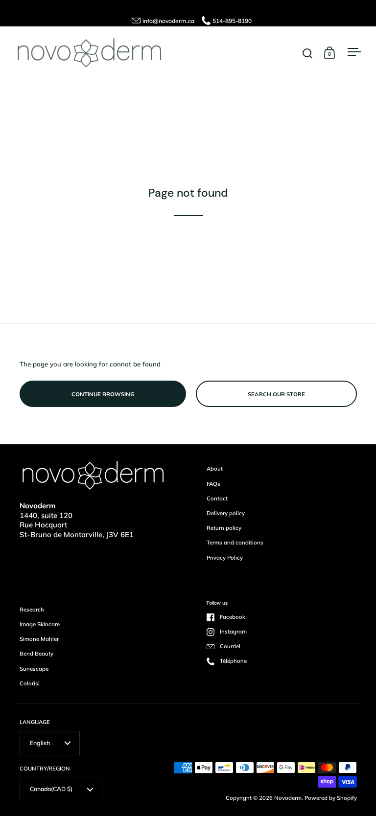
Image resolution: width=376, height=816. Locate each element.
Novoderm (288, 797)
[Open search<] (308, 53)
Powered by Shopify (331, 797)
